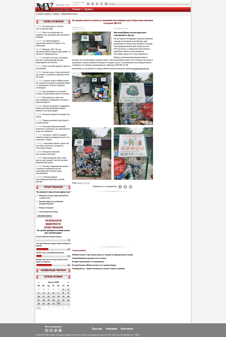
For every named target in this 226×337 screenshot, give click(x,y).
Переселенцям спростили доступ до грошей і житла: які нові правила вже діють (52, 160)
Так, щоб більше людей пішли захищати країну (53, 245)
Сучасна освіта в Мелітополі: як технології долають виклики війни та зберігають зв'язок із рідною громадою (53, 84)
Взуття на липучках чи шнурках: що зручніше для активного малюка (53, 35)
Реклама (111, 328)
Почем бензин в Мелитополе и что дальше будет (94, 265)
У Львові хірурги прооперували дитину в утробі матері (50, 179)
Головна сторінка (43, 14)
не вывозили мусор (140, 69)
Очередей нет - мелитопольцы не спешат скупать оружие (98, 269)
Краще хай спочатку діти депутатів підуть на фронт (52, 261)
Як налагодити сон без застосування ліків (49, 27)
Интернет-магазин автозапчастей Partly (48, 153)
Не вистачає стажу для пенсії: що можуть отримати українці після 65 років (53, 74)
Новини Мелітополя (69, 14)
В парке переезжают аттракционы (88, 262)
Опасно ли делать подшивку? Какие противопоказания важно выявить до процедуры (53, 108)
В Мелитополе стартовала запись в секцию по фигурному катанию (102, 255)
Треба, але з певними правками (50, 253)
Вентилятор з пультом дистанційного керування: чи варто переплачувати (52, 100)
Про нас (97, 328)
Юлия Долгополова (121, 28)
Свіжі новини (53, 21)
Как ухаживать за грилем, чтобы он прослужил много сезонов (52, 93)
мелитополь (83, 183)
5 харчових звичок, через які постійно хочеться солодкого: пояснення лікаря (52, 145)
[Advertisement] (112, 220)
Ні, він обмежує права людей (48, 237)
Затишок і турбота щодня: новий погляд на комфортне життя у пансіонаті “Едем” (53, 137)
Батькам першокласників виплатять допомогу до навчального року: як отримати (53, 129)
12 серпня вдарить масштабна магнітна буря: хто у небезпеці (50, 43)
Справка (88, 9)
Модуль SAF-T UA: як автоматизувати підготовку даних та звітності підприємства (53, 51)
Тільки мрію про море (48, 212)
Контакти (127, 328)
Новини (76, 9)
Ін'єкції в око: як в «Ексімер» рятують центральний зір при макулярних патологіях (52, 60)
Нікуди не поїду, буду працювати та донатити (53, 197)
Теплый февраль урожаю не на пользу (89, 258)
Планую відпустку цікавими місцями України (51, 203)
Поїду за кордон (46, 208)
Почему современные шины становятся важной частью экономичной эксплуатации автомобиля (52, 169)
